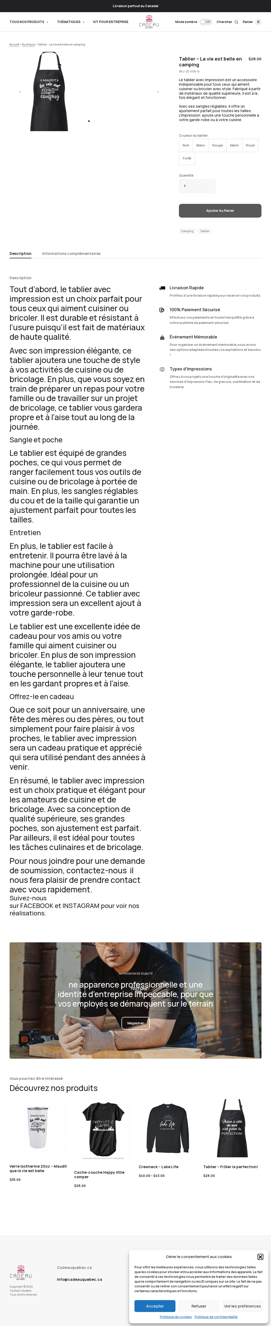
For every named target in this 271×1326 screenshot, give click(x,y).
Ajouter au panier (220, 210)
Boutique (28, 44)
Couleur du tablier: (194, 135)
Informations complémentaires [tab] (71, 253)
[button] (260, 1256)
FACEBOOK (36, 905)
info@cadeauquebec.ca (79, 1279)
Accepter (155, 1306)
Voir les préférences (242, 1306)
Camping (187, 231)
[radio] (186, 145)
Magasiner (135, 1023)
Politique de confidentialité (216, 1317)
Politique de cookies (176, 1317)
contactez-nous (97, 870)
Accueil (14, 44)
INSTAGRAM (81, 905)
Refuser (199, 1306)
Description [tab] (20, 253)
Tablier (204, 231)
